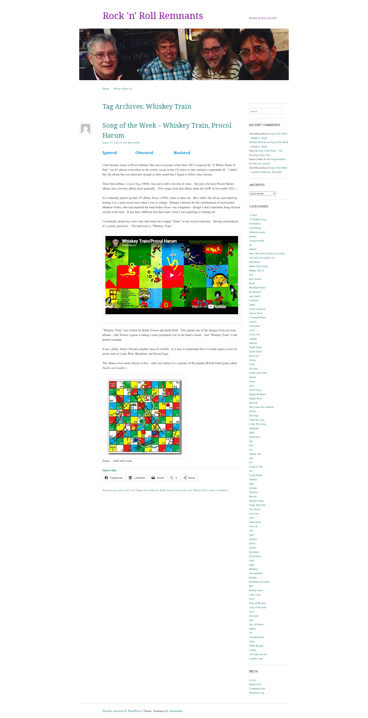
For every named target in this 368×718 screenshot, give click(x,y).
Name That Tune (257, 505)
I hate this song (256, 419)
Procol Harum (151, 490)
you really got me (258, 654)
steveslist (253, 615)
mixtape (253, 487)
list (250, 462)
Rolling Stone (256, 590)
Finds (252, 364)
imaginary (254, 428)
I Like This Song (257, 424)
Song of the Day (257, 603)
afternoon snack (257, 232)
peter (251, 534)
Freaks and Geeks (258, 372)
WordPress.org (256, 692)
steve (251, 611)
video (252, 641)
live (251, 470)
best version (255, 279)
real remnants (256, 573)
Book (252, 283)
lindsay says (255, 453)
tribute (252, 628)
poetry (252, 543)
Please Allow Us (123, 88)
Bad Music (254, 261)
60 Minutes (255, 223)
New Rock (254, 509)
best (251, 274)
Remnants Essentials (259, 581)
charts (252, 304)
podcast (253, 539)
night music (255, 522)
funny (252, 381)
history (252, 411)
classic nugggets (257, 308)
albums (252, 236)
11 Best (253, 215)
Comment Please (257, 317)
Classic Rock (255, 313)
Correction (254, 325)
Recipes (253, 577)
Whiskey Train (200, 490)
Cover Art (254, 334)
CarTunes (254, 300)
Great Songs (255, 389)
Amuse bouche (256, 240)
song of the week (120, 490)
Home (106, 88)
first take (253, 368)
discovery (254, 355)
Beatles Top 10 (256, 270)
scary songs (255, 594)
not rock (253, 526)
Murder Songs (256, 500)
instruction (254, 436)
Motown (253, 492)
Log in (252, 680)
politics (252, 547)
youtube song (256, 658)
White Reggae (256, 645)
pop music (254, 551)
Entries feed (255, 684)
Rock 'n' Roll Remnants (153, 15)
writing (252, 649)
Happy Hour (255, 398)
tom (132, 490)
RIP (251, 586)
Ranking (253, 568)
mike (251, 483)
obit (251, 530)
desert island (255, 351)
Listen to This (256, 466)
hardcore (253, 402)
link (251, 458)
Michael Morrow (257, 142)
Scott (251, 598)
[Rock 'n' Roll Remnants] (184, 54)
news (251, 517)
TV (251, 632)
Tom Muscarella (131, 142)
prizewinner (255, 556)
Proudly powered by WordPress (122, 711)
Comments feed (257, 688)
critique (253, 338)
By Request (255, 291)
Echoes (252, 360)
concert (252, 321)
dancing (253, 343)
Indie (251, 432)
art (250, 244)
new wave (254, 513)
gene (251, 385)
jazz (251, 441)
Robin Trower (167, 490)
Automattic (176, 711)
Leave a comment (218, 490)
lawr (251, 445)
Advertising (255, 227)
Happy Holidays (257, 394)
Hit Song (253, 415)
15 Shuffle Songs (258, 219)
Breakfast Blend (257, 287)
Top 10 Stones (256, 624)
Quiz (251, 560)
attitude (252, 249)
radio (251, 564)
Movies (253, 496)
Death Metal (255, 347)
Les (251, 449)
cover (252, 330)
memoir (253, 479)
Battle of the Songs (258, 266)
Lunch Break (255, 475)
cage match (254, 296)
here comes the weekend (261, 406)
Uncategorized (256, 637)
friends (252, 377)
